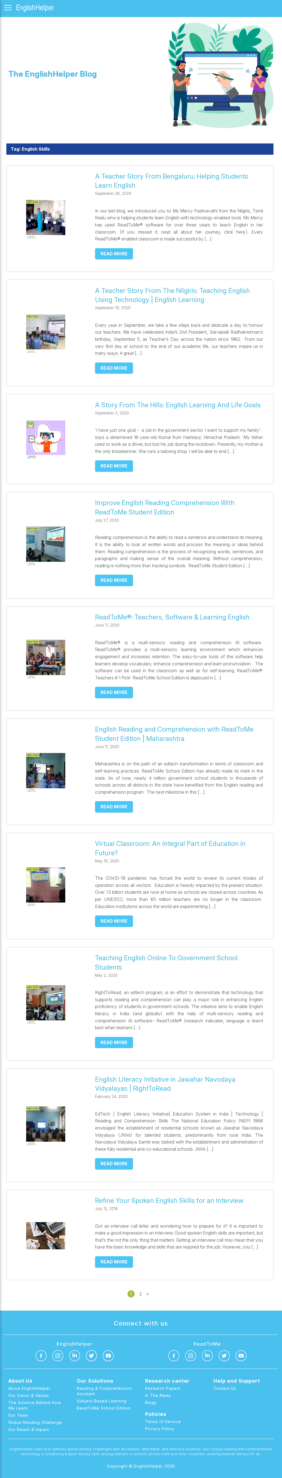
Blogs (151, 1402)
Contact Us (224, 1388)
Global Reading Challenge (35, 1422)
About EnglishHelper (29, 1388)
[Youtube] (108, 1355)
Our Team (18, 1415)
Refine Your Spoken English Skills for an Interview (169, 1201)
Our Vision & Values (28, 1395)
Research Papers (163, 1388)
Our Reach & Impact (28, 1429)
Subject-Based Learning (102, 1401)
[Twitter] (91, 1355)
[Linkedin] (74, 1355)
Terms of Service (163, 1421)
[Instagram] (57, 1355)
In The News (158, 1395)
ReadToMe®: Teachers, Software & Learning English (172, 617)
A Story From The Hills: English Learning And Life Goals (178, 405)
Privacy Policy (160, 1428)
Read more (114, 253)
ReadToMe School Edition (104, 1408)
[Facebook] (41, 1355)
